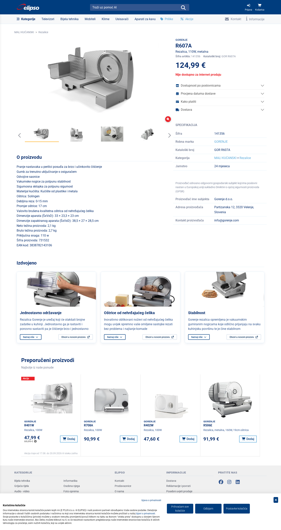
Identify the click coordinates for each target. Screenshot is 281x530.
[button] (26, 19)
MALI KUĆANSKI (24, 32)
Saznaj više (29, 337)
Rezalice (43, 32)
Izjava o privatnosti (151, 500)
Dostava (186, 109)
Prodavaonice (123, 485)
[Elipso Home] (28, 7)
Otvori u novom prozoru (73, 337)
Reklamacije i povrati (178, 485)
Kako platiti (188, 101)
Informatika (70, 480)
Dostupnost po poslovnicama (201, 85)
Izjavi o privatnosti (145, 513)
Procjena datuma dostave (198, 93)
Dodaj (71, 439)
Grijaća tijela (21, 485)
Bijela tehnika (22, 480)
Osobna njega (71, 485)
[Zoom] (168, 119)
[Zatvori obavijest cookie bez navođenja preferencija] (276, 500)
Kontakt (119, 480)
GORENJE (221, 141)
